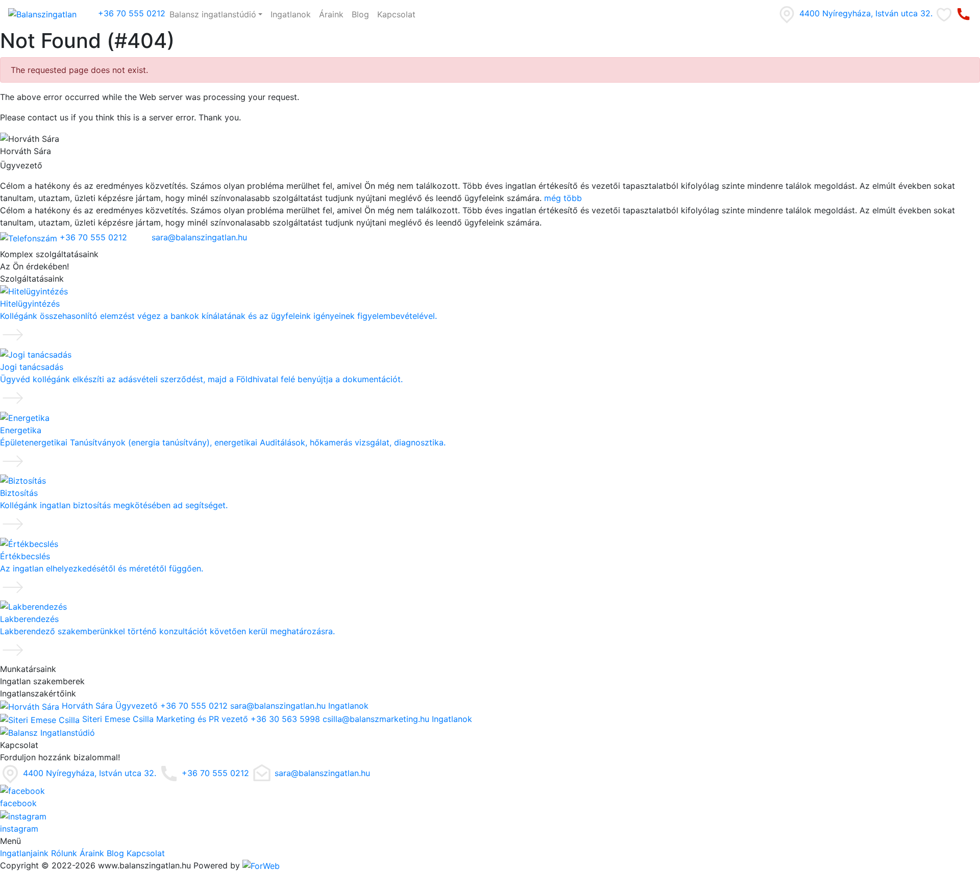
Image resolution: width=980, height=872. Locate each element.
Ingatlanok (291, 14)
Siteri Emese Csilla (118, 719)
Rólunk (64, 853)
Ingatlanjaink (24, 853)
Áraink (331, 14)
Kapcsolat (396, 14)
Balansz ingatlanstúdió (212, 14)
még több (563, 198)
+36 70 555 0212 (130, 13)
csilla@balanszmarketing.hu (376, 719)
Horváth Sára (87, 706)
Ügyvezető (136, 706)
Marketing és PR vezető (202, 719)
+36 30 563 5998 (285, 719)
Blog (360, 14)
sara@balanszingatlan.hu (198, 237)
